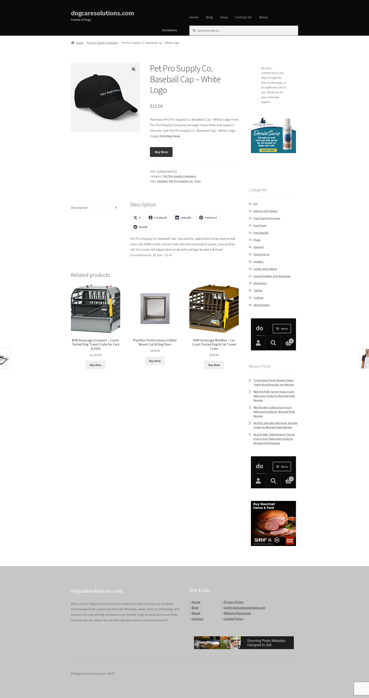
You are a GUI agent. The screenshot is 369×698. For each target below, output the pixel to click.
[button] (133, 69)
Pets (198, 181)
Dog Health (260, 233)
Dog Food (259, 225)
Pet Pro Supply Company (102, 43)
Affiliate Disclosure (237, 613)
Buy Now (161, 152)
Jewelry (258, 261)
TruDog (258, 298)
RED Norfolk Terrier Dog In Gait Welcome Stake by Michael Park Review (274, 396)
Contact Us (243, 17)
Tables (257, 290)
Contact (198, 618)
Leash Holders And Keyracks (272, 276)
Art (255, 204)
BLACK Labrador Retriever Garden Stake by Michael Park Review (275, 425)
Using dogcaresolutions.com (244, 607)
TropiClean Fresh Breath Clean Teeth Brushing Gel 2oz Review (273, 382)
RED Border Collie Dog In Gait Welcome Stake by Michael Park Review (274, 411)
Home (193, 17)
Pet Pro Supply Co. (181, 181)
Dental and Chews (265, 211)
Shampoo (259, 283)
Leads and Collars (265, 269)
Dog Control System (266, 218)
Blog (209, 17)
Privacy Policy (234, 602)
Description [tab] (79, 207)
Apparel (162, 181)
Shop (224, 17)
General (258, 247)
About (263, 17)
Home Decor (261, 254)
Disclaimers (169, 30)
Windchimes (261, 305)
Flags (257, 240)
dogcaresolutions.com (102, 13)
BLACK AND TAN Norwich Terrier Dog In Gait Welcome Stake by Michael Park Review (274, 439)
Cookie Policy (233, 618)
